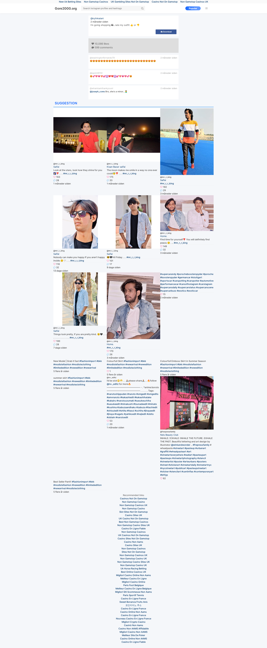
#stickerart (174, 464)
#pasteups (166, 458)
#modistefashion (62, 364)
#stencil (201, 458)
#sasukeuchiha (143, 400)
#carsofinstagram (188, 284)
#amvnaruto (113, 397)
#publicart (180, 468)
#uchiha (139, 410)
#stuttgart (196, 277)
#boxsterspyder (168, 277)
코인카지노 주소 (133, 605)
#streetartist (167, 461)
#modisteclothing (81, 364)
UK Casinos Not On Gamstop (133, 535)
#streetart (178, 448)
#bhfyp (164, 474)
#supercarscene (204, 287)
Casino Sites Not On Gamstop (133, 538)
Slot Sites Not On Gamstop (133, 511)
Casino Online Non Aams (133, 611)
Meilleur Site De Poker (133, 635)
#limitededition (61, 367)
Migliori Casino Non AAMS (133, 631)
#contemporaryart (203, 471)
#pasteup (190, 448)
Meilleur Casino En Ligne (133, 578)
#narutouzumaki (125, 400)
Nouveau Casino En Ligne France (133, 618)
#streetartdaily (188, 464)
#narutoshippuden (117, 394)
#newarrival (90, 367)
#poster (178, 461)
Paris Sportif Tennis (133, 595)
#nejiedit (141, 414)
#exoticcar (192, 290)
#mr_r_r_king (70, 173)
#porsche (208, 274)
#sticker (164, 471)
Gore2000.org (66, 8)
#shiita (122, 410)
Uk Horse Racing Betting (133, 568)
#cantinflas (187, 471)
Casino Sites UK (133, 515)
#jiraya (110, 414)
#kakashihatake (142, 397)
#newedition (76, 367)
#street (164, 464)
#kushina (112, 407)
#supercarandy (168, 274)
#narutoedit (122, 417)
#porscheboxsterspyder (190, 274)
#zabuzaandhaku (126, 407)
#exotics (181, 290)
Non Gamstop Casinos (134, 531)
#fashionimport (87, 361)
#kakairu (111, 400)
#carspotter (193, 280)
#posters (202, 461)
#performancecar (169, 284)
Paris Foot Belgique (133, 585)
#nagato (118, 414)
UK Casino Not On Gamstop (133, 518)
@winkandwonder (180, 444)
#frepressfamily (201, 444)
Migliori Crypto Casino (133, 621)
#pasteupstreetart (196, 468)
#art (189, 451)
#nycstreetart (167, 468)
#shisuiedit (113, 410)
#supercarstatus (187, 287)
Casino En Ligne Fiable (134, 528)
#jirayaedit (149, 410)
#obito (150, 414)
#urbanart (200, 448)
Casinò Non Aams (133, 625)
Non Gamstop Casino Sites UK (133, 525)
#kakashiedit (127, 397)
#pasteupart (199, 454)
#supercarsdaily (168, 287)
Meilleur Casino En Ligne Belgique (133, 588)
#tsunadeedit (140, 404)
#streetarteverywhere (171, 454)
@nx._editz (112, 384)
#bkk (99, 361)
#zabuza (140, 407)
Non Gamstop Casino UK (133, 558)
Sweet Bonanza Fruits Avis (133, 601)
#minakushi (126, 404)
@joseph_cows (97, 91)
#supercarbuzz (168, 290)
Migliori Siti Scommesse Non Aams (133, 591)
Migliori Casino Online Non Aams (133, 575)
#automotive (206, 280)
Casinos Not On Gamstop (133, 498)
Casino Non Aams (133, 541)
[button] (206, 8)
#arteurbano (189, 461)
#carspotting (179, 280)
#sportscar (166, 280)
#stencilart (175, 471)
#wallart (188, 454)
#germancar (184, 277)
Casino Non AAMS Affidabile (133, 628)
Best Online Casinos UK (133, 571)
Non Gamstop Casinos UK (133, 505)
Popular (193, 8)
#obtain (111, 417)
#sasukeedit (113, 404)
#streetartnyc (204, 464)
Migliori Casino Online (133, 581)
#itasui (130, 410)
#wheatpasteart (177, 451)
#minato (152, 404)
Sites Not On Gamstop (133, 551)
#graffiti (164, 451)
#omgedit (141, 394)
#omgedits (152, 394)
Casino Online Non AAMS (133, 638)
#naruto (131, 394)
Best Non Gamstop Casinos (133, 521)
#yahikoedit (130, 414)
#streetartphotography (184, 458)
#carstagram (205, 284)
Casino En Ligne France (133, 598)
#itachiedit (151, 407)
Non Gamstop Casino (133, 501)
